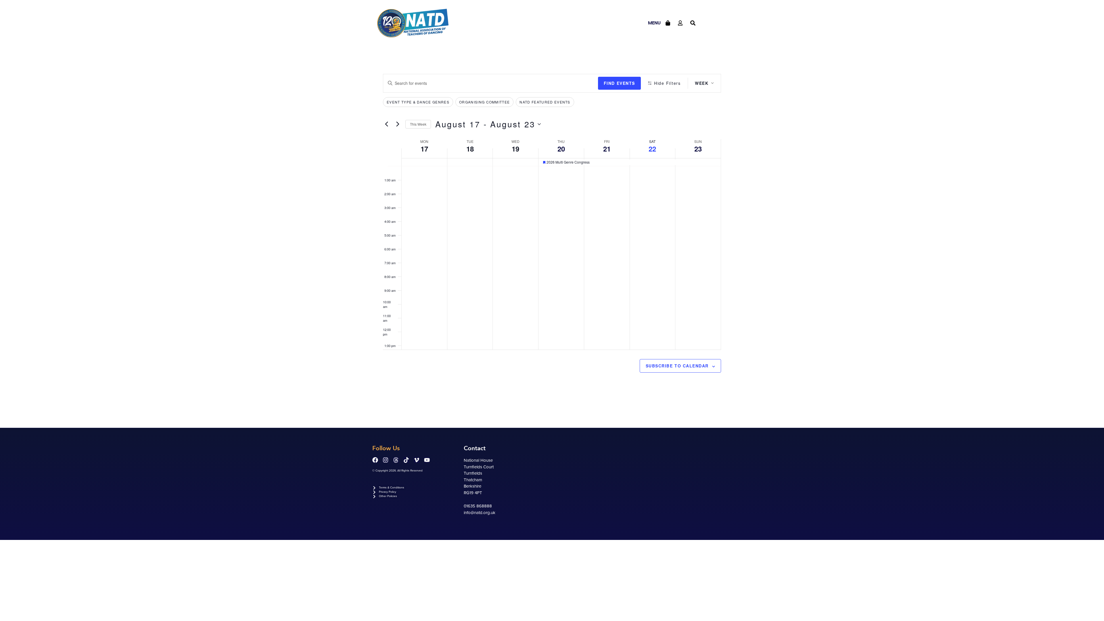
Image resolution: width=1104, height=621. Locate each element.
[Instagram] (385, 460)
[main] (552, 237)
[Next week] (397, 124)
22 (652, 149)
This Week (418, 124)
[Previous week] (386, 124)
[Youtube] (427, 460)
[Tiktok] (406, 460)
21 (607, 149)
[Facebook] (375, 460)
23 (698, 149)
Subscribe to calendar (677, 366)
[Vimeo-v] (416, 460)
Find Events (619, 83)
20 (561, 149)
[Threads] (396, 460)
